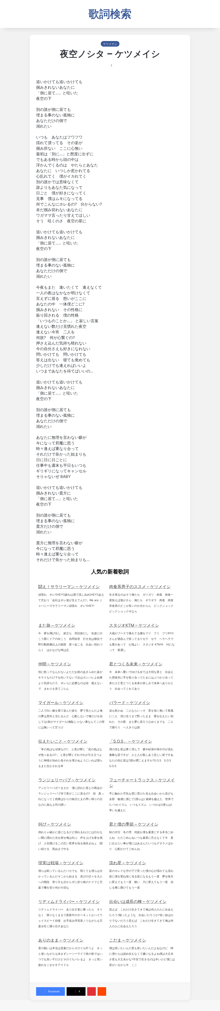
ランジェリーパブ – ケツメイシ (67, 780)
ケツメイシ (110, 44)
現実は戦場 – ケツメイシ (60, 862)
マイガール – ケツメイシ (60, 702)
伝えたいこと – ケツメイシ (62, 741)
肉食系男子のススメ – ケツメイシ (140, 586)
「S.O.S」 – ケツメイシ (130, 741)
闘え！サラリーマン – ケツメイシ (69, 586)
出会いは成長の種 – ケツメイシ (138, 901)
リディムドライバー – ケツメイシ (69, 901)
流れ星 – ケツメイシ (127, 862)
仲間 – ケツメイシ (54, 664)
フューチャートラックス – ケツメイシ (142, 783)
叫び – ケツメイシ (54, 824)
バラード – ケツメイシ (129, 702)
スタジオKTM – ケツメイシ (134, 625)
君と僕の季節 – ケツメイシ (133, 824)
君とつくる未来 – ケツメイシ (135, 664)
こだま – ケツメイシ (127, 940)
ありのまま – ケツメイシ (60, 940)
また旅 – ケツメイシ (56, 625)
